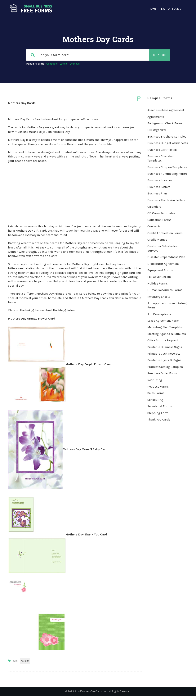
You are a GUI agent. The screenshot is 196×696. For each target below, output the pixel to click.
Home (153, 9)
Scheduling (155, 400)
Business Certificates (162, 150)
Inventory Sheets (158, 296)
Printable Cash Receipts (163, 353)
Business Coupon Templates (167, 167)
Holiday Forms (157, 283)
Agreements (155, 117)
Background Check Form (164, 123)
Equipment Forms (160, 270)
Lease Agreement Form (163, 320)
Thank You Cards (158, 419)
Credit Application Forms (165, 233)
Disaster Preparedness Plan (166, 257)
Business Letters (158, 187)
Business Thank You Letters (166, 200)
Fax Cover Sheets (159, 277)
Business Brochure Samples (166, 136)
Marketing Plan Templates (165, 327)
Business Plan (157, 193)
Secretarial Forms (159, 406)
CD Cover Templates (161, 213)
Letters (64, 63)
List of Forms (171, 9)
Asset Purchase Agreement (165, 110)
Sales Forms (155, 393)
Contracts (52, 63)
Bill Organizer (156, 130)
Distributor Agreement (163, 264)
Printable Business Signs (164, 347)
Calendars (154, 206)
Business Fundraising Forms (167, 173)
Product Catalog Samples (165, 367)
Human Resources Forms (164, 290)
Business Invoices (159, 180)
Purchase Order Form (162, 373)
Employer (75, 63)
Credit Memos (157, 239)
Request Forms (158, 386)
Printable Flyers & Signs (164, 360)
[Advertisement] (75, 194)
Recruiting (154, 380)
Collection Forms (159, 220)
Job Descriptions (159, 314)
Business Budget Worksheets (167, 143)
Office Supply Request (162, 340)
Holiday (25, 660)
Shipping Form (157, 413)
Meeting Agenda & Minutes (166, 334)
